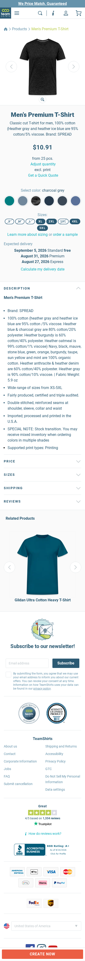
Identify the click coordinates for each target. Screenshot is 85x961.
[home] (6, 29)
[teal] (9, 200)
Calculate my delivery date (42, 269)
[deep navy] (49, 200)
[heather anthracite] (36, 200)
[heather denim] (62, 200)
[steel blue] (22, 200)
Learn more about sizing (27, 234)
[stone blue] (75, 200)
